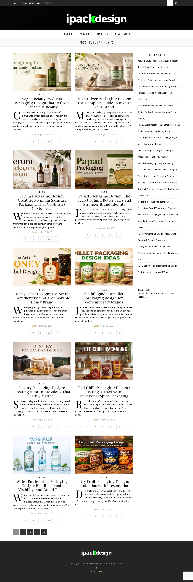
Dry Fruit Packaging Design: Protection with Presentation (104, 483)
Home (15, 3)
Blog (42, 95)
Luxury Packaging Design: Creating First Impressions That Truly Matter (42, 391)
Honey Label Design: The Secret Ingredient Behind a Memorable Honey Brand (42, 297)
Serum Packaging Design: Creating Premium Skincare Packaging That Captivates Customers (42, 202)
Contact (49, 3)
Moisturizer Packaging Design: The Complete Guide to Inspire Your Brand (104, 102)
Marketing (102, 33)
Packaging (85, 33)
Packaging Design (27, 3)
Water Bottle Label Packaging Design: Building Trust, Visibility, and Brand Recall (42, 485)
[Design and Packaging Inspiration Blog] (96, 22)
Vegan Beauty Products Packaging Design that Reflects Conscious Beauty (42, 102)
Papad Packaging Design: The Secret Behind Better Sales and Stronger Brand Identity (104, 200)
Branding (68, 33)
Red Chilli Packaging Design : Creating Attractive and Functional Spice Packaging (104, 391)
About (40, 3)
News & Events (122, 33)
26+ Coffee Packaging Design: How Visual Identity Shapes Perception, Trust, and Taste (157, 221)
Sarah (33, 134)
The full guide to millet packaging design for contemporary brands (104, 297)
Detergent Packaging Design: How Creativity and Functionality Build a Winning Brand (157, 253)
